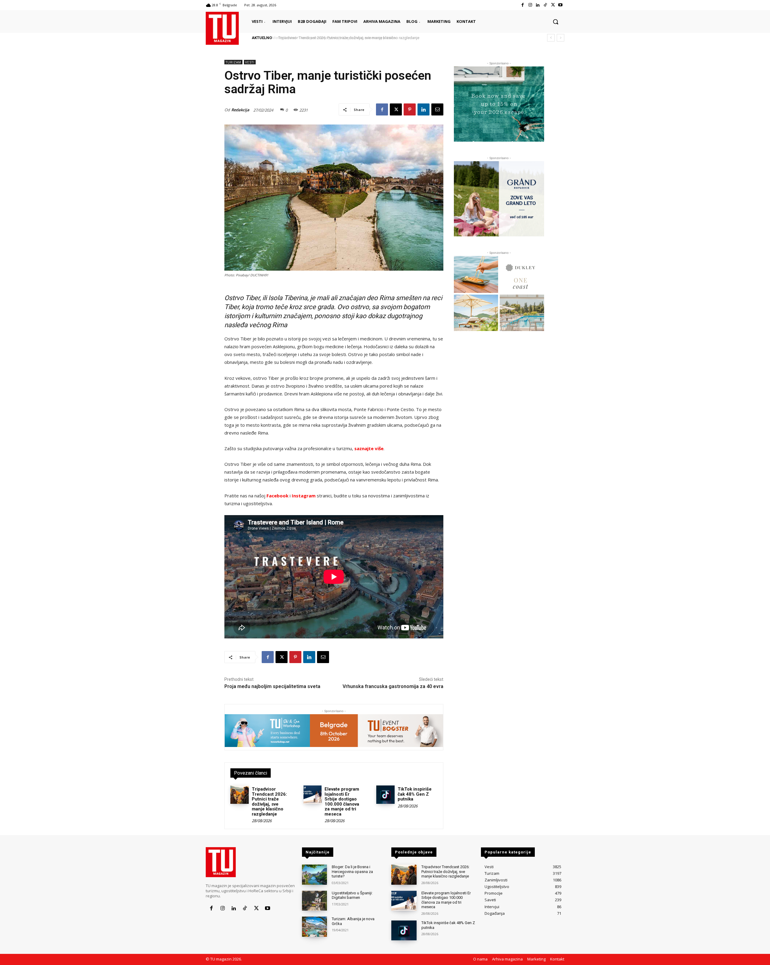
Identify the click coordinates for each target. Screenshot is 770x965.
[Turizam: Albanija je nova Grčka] (314, 927)
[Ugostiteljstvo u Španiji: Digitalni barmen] (314, 901)
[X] (553, 5)
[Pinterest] (410, 109)
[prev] (551, 37)
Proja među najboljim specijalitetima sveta (272, 686)
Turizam (233, 62)
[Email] (437, 109)
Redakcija (240, 109)
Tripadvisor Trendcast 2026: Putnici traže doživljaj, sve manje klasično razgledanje (346, 37)
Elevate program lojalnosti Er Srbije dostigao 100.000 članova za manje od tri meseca (342, 801)
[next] (560, 37)
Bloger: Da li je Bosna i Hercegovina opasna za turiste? (352, 871)
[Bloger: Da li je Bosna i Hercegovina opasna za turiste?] (314, 875)
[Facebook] (522, 5)
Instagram (304, 496)
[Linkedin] (537, 5)
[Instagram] (530, 5)
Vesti (249, 62)
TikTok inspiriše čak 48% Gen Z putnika (415, 794)
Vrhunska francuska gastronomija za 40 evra (393, 686)
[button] (555, 21)
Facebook (277, 496)
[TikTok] (545, 5)
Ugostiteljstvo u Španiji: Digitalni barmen (352, 895)
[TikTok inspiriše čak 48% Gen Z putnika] (385, 794)
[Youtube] (560, 5)
